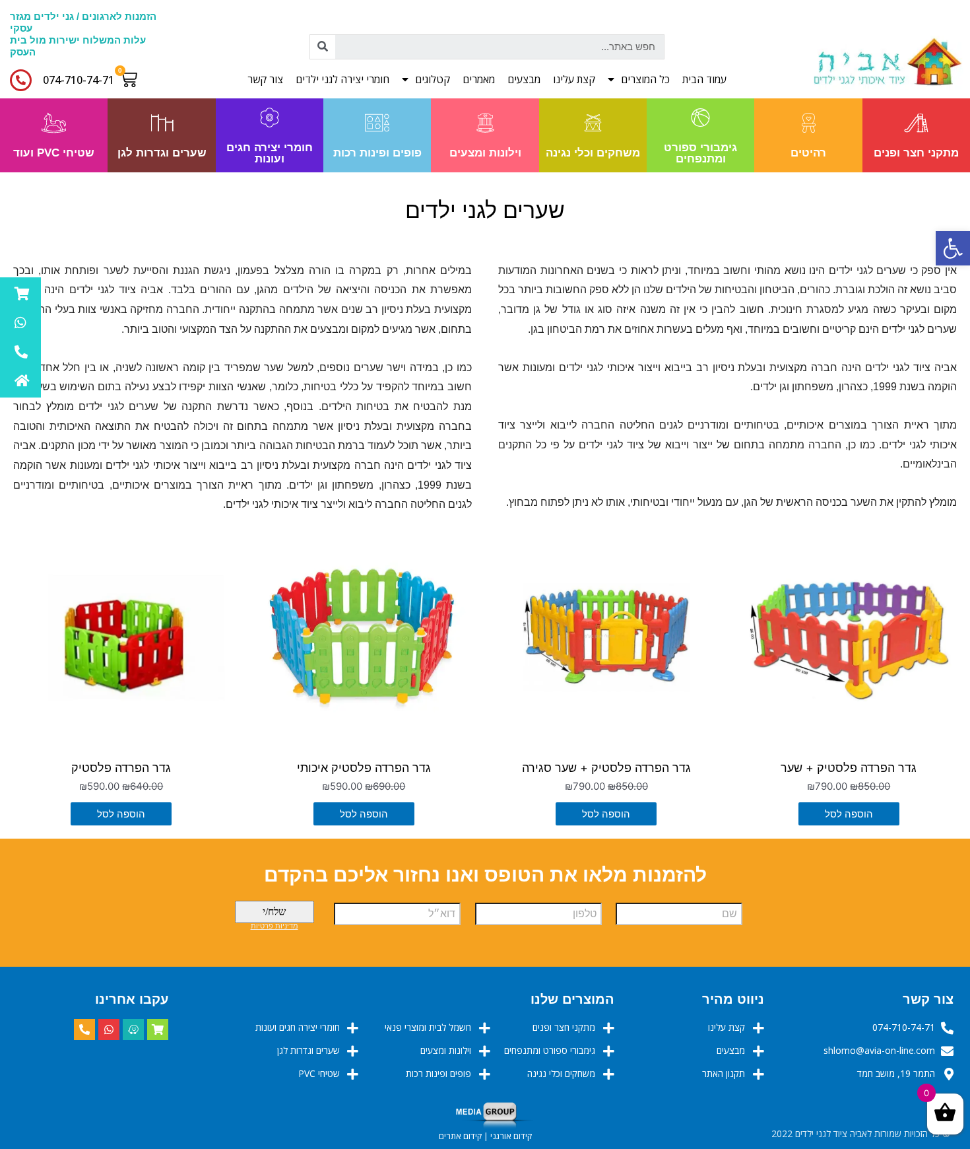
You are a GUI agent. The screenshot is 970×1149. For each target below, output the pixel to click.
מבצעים (523, 79)
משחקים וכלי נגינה (593, 153)
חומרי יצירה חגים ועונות (269, 153)
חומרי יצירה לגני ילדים (342, 79)
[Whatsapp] (108, 1029)
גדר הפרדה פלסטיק (121, 768)
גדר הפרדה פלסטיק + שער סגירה (606, 768)
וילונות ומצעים (485, 153)
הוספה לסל (849, 814)
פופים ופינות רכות (377, 153)
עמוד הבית (704, 79)
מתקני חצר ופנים (916, 153)
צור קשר (265, 79)
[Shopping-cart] (157, 1029)
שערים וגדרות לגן (162, 153)
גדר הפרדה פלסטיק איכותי (364, 768)
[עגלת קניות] (131, 79)
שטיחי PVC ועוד (53, 153)
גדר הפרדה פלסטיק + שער (849, 768)
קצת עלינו (574, 79)
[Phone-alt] (84, 1029)
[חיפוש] (322, 47)
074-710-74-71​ (78, 80)
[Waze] (133, 1029)
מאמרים (479, 79)
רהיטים (808, 153)
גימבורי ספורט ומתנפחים (700, 153)
